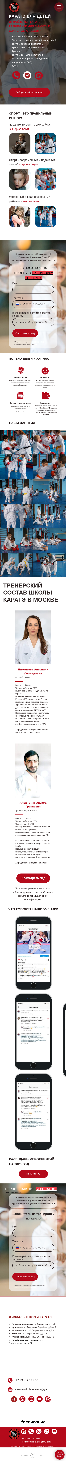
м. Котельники (16, 1330)
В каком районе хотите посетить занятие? (31, 314)
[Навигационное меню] (59, 7)
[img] (48, 1399)
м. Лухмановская (18, 1337)
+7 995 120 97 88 (27, 1380)
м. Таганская (15, 1333)
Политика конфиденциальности (36, 1442)
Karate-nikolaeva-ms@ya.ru (32, 1389)
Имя (14, 283)
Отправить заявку (25, 333)
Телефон (17, 298)
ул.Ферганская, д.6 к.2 (44, 1324)
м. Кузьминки (16, 1327)
